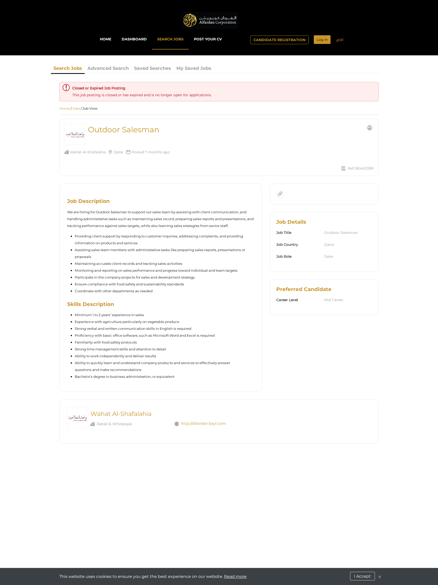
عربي (340, 39)
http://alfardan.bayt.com (203, 423)
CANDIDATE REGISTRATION (279, 40)
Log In (322, 39)
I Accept (362, 576)
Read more (235, 576)
